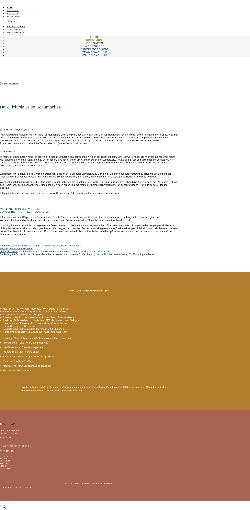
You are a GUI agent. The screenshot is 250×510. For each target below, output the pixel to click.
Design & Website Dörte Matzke (16, 487)
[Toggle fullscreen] (7, 503)
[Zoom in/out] (10, 503)
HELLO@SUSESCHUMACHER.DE (15, 446)
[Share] (4, 503)
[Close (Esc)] (1, 503)
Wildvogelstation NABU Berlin (16, 248)
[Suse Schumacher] (11, 21)
